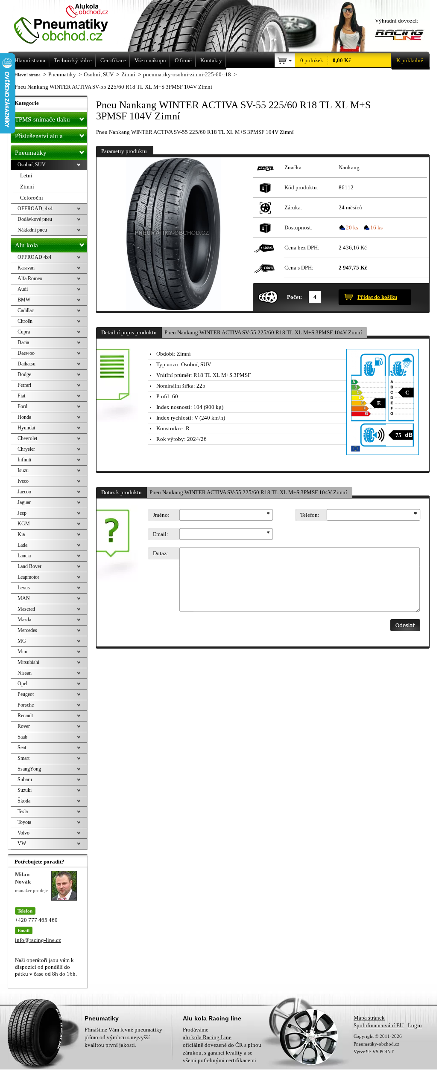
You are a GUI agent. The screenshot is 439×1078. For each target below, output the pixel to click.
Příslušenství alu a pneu (39, 138)
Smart (23, 758)
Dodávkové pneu (35, 219)
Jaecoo (24, 492)
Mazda (24, 620)
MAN (24, 598)
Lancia (24, 556)
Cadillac (26, 310)
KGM (24, 524)
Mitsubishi (28, 662)
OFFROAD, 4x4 (35, 209)
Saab (22, 737)
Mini (22, 652)
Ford (22, 406)
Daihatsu (26, 364)
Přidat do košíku (377, 297)
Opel (22, 684)
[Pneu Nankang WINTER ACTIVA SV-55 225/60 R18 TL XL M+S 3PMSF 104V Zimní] (173, 234)
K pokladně (409, 60)
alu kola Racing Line (207, 1037)
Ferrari (24, 385)
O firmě (183, 60)
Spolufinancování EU (379, 1025)
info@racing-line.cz (38, 940)
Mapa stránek (369, 1017)
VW (22, 843)
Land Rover (29, 566)
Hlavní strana (28, 74)
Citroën (25, 321)
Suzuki (25, 790)
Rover (24, 726)
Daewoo (26, 353)
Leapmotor (28, 577)
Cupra (24, 332)
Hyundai (26, 428)
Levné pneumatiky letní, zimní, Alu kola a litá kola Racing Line (72, 24)
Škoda (24, 801)
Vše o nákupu (150, 60)
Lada (22, 545)
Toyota (24, 822)
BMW (24, 300)
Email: (160, 534)
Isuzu (23, 470)
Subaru (25, 779)
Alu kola (26, 245)
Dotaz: (160, 553)
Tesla (23, 811)
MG (22, 641)
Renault (25, 716)
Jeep (22, 513)
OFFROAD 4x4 (34, 257)
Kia (21, 534)
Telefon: (309, 515)
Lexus (24, 588)
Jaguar (24, 502)
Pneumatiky (31, 152)
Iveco (23, 481)
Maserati (26, 609)
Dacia (23, 342)
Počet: (294, 297)
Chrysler (26, 449)
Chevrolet (27, 438)
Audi (23, 289)
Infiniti (24, 460)
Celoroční (31, 197)
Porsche (26, 705)
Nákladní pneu (32, 230)
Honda (24, 417)
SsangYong (29, 769)
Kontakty (211, 60)
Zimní (27, 186)
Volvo (23, 833)
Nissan (25, 673)
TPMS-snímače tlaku (42, 119)
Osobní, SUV (32, 165)
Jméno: (161, 515)
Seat (22, 748)
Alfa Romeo (30, 278)
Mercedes (27, 630)
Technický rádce (73, 60)
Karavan (26, 268)
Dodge (24, 374)
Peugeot (26, 694)
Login (415, 1025)
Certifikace (113, 60)
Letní (26, 175)
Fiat (21, 396)
